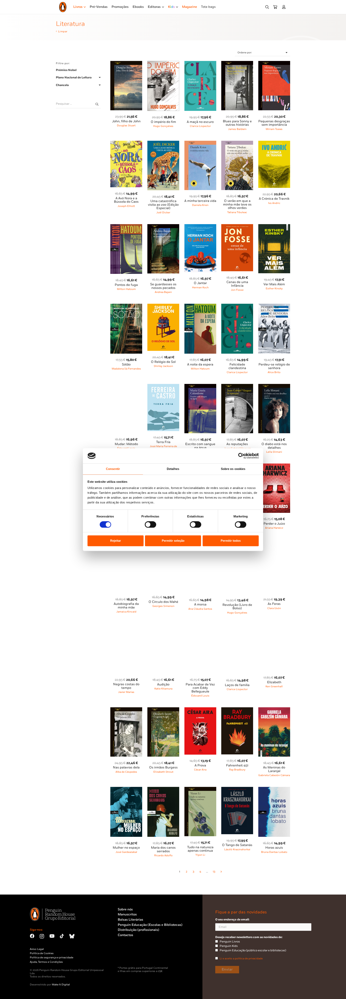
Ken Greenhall (274, 686)
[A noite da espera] (200, 306)
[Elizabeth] (274, 626)
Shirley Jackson (163, 366)
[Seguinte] (221, 872)
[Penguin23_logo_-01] (63, 7)
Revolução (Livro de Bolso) (237, 606)
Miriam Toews (274, 129)
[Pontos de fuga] (126, 226)
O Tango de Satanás (237, 845)
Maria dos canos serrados (163, 849)
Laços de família (237, 685)
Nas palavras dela (126, 767)
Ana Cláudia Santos (200, 608)
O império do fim (163, 122)
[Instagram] (42, 936)
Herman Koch (200, 287)
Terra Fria (163, 442)
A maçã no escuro (200, 122)
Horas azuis (274, 848)
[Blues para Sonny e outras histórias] (237, 63)
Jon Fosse (237, 290)
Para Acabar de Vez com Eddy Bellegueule (200, 688)
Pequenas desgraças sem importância (274, 123)
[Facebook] (32, 936)
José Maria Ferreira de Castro (163, 448)
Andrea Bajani (163, 292)
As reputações (237, 444)
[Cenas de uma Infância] (237, 226)
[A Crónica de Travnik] (274, 143)
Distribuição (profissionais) (138, 930)
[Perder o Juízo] (274, 466)
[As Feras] (274, 546)
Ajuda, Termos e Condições (46, 962)
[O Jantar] (200, 226)
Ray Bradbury (237, 769)
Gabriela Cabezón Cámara (274, 775)
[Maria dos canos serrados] (163, 789)
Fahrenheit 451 (237, 765)
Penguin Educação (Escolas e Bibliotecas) (150, 925)
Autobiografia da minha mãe (126, 605)
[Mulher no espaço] (126, 789)
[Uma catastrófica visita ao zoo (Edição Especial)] (163, 143)
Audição (163, 684)
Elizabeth (274, 682)
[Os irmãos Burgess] (163, 710)
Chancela (62, 85)
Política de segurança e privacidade (51, 957)
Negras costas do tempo (126, 686)
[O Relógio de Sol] (163, 306)
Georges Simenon (163, 606)
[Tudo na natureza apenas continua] (200, 789)
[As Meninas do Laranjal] (274, 710)
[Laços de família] (237, 626)
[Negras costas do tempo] (126, 626)
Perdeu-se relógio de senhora (274, 366)
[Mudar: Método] (126, 386)
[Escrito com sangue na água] (200, 386)
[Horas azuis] (274, 789)
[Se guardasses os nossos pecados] (163, 226)
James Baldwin (237, 129)
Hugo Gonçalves (163, 126)
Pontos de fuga (126, 285)
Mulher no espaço (126, 848)
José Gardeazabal (126, 852)
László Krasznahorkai (237, 849)
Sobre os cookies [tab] (233, 469)
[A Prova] (200, 710)
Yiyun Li (200, 854)
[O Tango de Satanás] (237, 789)
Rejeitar (115, 541)
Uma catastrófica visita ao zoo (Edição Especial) (163, 204)
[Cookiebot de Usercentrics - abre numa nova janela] (241, 456)
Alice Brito (274, 372)
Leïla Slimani (274, 451)
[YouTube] (51, 936)
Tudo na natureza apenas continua (200, 849)
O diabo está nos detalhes (274, 446)
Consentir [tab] (113, 469)
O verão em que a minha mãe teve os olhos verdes (237, 204)
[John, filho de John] (126, 63)
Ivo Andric (274, 203)
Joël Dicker (163, 212)
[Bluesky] (71, 936)
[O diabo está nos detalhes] (274, 386)
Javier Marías (126, 692)
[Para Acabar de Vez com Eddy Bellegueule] (200, 626)
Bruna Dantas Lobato (274, 852)
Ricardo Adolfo (163, 855)
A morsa (200, 604)
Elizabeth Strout (163, 771)
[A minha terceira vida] (200, 143)
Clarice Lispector (200, 126)
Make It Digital (61, 984)
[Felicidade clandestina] (237, 306)
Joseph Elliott (126, 206)
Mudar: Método (126, 444)
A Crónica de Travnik (274, 199)
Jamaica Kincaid (126, 611)
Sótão (126, 364)
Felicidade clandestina (237, 366)
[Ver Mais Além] (274, 226)
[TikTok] (62, 936)
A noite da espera (200, 364)
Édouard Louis (200, 695)
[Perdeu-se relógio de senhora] (274, 306)
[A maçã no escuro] (200, 63)
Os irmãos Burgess (163, 767)
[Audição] (163, 626)
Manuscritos (127, 914)
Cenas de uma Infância (237, 284)
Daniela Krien (200, 205)
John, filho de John (126, 121)
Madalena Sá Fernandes (126, 368)
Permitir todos (231, 541)
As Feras (274, 604)
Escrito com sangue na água (200, 446)
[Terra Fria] (163, 386)
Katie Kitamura (163, 688)
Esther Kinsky (274, 288)
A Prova (200, 765)
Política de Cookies (42, 953)
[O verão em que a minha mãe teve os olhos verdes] (237, 143)
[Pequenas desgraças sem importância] (274, 63)
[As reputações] (237, 386)
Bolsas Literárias (130, 920)
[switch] (150, 524)
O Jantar (200, 283)
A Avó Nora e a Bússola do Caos (126, 200)
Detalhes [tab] (173, 469)
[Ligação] (284, 7)
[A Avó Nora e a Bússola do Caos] (126, 143)
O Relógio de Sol (163, 362)
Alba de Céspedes (126, 771)
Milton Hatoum (126, 289)
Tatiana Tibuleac (237, 212)
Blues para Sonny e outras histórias (237, 123)
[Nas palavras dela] (126, 710)
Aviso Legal (37, 949)
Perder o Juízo (274, 524)
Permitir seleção (173, 541)
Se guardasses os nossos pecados (163, 286)
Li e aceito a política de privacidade (241, 958)
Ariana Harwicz (274, 527)
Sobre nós (125, 909)
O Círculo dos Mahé (163, 602)
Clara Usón (274, 608)
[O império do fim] (163, 63)
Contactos (125, 935)
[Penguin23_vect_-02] (130, 955)
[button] (267, 7)
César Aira (200, 769)
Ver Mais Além (274, 284)
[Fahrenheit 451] (237, 710)
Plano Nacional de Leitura (74, 77)
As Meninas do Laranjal (274, 769)
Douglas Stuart (126, 125)
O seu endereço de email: (232, 919)
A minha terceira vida (200, 201)
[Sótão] (126, 306)
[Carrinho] (275, 7)
